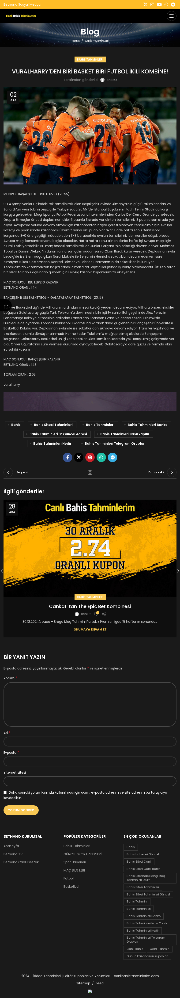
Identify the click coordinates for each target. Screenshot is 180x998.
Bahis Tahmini (137, 901)
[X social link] (145, 4)
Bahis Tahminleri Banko (148, 424)
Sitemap (83, 983)
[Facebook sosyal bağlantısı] (67, 457)
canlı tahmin (159, 949)
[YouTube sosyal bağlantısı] (159, 4)
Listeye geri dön (90, 472)
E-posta (11, 752)
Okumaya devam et (90, 629)
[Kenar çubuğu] (6, 305)
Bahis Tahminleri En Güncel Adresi (58, 434)
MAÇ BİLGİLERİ (74, 870)
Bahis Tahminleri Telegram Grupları (115, 443)
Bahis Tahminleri (97, 41)
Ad (7, 732)
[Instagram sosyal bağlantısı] (152, 4)
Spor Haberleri (75, 862)
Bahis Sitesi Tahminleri (53, 424)
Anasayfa (11, 846)
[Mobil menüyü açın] (171, 16)
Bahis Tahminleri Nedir (52, 443)
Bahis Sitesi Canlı (139, 862)
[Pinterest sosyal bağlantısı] (90, 457)
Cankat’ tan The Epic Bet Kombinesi (90, 606)
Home (76, 41)
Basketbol (71, 886)
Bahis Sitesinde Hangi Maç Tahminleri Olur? (146, 878)
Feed (100, 983)
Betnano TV (13, 854)
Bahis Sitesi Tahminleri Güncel (148, 894)
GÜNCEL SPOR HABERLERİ (82, 854)
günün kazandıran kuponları (147, 956)
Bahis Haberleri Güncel (143, 854)
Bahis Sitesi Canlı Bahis (143, 869)
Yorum (10, 678)
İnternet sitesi (15, 772)
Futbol (69, 878)
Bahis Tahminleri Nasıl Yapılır (124, 434)
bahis (16, 424)
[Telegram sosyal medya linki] (173, 4)
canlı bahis (135, 949)
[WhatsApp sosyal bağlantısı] (166, 4)
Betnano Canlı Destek (21, 862)
